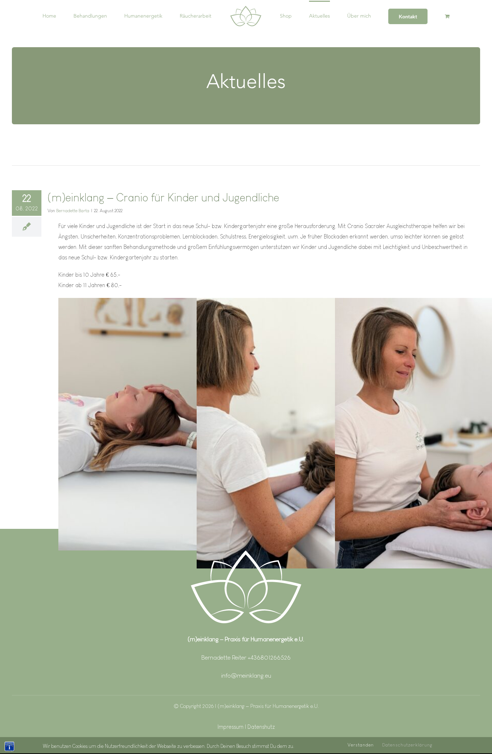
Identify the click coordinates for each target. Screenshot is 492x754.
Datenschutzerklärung (407, 745)
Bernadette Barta (72, 210)
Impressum (231, 727)
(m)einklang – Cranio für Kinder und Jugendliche (163, 197)
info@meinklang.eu (246, 675)
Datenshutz (261, 727)
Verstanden (361, 745)
